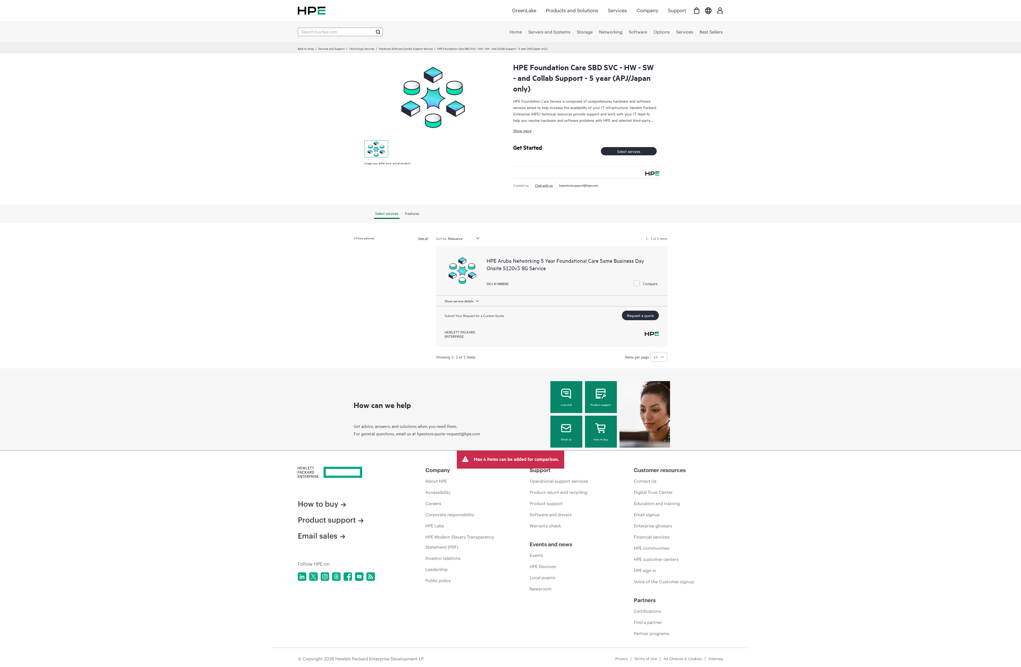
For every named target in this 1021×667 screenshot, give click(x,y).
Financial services (651, 537)
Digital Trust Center (653, 492)
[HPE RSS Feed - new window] (370, 576)
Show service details (459, 300)
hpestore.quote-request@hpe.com (448, 433)
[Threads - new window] (336, 576)
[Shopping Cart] (696, 10)
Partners (645, 600)
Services (617, 10)
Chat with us (544, 185)
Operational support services (559, 481)
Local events (542, 577)
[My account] (720, 10)
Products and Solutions (572, 10)
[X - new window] (313, 576)
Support (677, 10)
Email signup (647, 514)
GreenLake (524, 10)
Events (536, 555)
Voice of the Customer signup (664, 581)
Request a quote (640, 315)
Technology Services (361, 48)
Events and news (551, 544)
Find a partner (648, 622)
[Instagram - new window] (325, 576)
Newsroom (541, 588)
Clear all (423, 238)
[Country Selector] (708, 10)
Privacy (621, 658)
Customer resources (660, 470)
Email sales (317, 536)
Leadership (436, 569)
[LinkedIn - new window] (302, 576)
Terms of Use (645, 658)
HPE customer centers (656, 559)
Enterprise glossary (653, 525)
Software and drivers (551, 514)
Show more (522, 130)
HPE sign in (645, 570)
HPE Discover (543, 566)
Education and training (657, 503)
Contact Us (645, 481)
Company (647, 10)
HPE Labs (434, 525)
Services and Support (331, 48)
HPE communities (651, 548)
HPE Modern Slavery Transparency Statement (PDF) (459, 542)
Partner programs (651, 633)
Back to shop (306, 48)
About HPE (436, 481)
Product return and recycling (558, 492)
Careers (433, 503)
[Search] (378, 32)
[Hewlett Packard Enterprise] (311, 10)
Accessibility (437, 492)
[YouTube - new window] (359, 576)
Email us (566, 439)
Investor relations (443, 558)
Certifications (647, 611)
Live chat (566, 404)
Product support (601, 404)
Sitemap (715, 658)
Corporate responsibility (449, 514)
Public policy (438, 580)
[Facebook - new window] (348, 576)
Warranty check (545, 525)
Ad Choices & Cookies (682, 658)
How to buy (600, 439)
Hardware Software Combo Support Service (406, 48)
